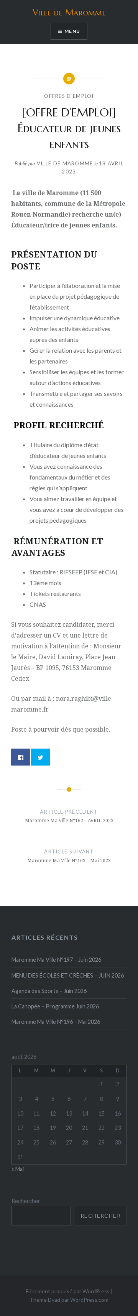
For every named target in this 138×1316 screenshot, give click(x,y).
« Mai (18, 1169)
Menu (72, 31)
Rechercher (26, 1201)
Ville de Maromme (69, 12)
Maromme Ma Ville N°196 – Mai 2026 (56, 1021)
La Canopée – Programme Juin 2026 (55, 1006)
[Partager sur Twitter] (40, 757)
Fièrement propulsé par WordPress (68, 1291)
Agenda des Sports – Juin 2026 (49, 991)
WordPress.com (89, 1299)
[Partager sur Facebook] (20, 757)
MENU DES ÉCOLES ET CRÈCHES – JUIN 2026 (68, 975)
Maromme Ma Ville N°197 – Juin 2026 (56, 959)
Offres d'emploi (69, 96)
